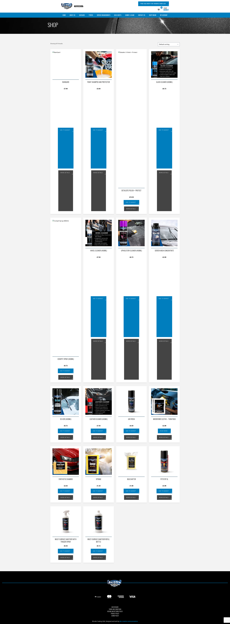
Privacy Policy (115, 613)
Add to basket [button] (65, 130)
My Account (163, 15)
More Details (65, 172)
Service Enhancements (103, 15)
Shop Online (152, 15)
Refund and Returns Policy (115, 611)
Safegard (82, 15)
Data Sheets (117, 15)
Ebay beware (115, 607)
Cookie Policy (115, 616)
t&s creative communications (129, 621)
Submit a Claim (129, 15)
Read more (163, 431)
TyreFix (91, 15)
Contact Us (141, 15)
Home (64, 15)
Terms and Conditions (115, 609)
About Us (72, 15)
